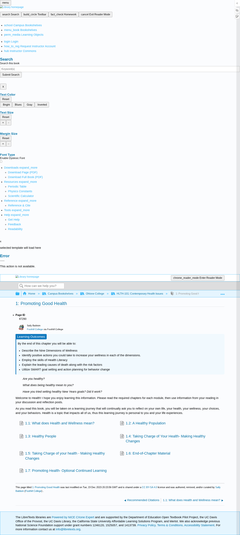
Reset (5, 99)
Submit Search (10, 74)
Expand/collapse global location (222, 292)
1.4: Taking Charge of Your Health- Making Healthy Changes (165, 438)
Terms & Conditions (170, 525)
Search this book (9, 63)
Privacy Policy (146, 525)
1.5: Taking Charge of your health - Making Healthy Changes (65, 455)
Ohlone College (95, 293)
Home (32, 293)
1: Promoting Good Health (46, 487)
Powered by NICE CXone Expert (73, 517)
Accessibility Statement (199, 525)
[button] (14, 224)
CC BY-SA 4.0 (149, 487)
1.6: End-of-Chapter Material (148, 453)
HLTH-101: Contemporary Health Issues (140, 293)
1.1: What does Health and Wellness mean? (59, 423)
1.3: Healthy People (40, 436)
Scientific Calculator (21, 196)
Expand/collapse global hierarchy (19, 294)
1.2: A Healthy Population (146, 423)
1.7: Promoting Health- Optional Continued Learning (66, 471)
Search (21, 286)
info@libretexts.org (67, 529)
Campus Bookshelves (60, 293)
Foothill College (35, 329)
